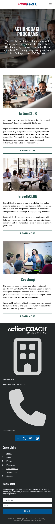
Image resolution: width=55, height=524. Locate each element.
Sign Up (27, 511)
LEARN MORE (27, 150)
